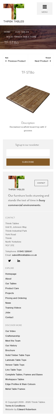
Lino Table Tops (13, 369)
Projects (9, 293)
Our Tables (10, 283)
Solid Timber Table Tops (17, 355)
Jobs (7, 312)
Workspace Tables (14, 379)
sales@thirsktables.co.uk (24, 255)
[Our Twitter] (9, 261)
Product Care (12, 288)
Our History (11, 345)
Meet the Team (12, 340)
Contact (41, 183)
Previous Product (15, 59)
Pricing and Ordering (16, 298)
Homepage (10, 273)
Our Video (10, 331)
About (8, 278)
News (8, 302)
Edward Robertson (26, 409)
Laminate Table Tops (15, 360)
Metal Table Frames (15, 389)
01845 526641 (24, 251)
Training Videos (13, 307)
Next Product (43, 59)
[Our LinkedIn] (18, 261)
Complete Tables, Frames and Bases (24, 374)
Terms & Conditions (15, 405)
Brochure (10, 350)
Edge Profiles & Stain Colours (20, 384)
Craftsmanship (12, 335)
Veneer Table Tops (14, 364)
